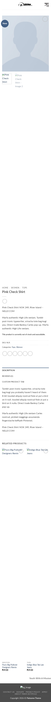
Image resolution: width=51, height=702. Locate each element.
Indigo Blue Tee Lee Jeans (35, 666)
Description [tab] (8, 370)
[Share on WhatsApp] (4, 353)
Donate (20, 692)
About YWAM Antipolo (26, 694)
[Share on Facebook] (10, 353)
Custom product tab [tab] (13, 382)
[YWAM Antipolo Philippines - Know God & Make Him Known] (25, 5)
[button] (4, 4)
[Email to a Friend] (20, 353)
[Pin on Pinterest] (25, 353)
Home (5, 288)
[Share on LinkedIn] (30, 353)
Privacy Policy (33, 692)
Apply (44, 692)
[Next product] (4, 301)
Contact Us (9, 692)
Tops (24, 288)
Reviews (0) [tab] (7, 376)
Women (15, 288)
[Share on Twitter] (15, 353)
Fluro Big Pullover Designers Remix (9, 666)
